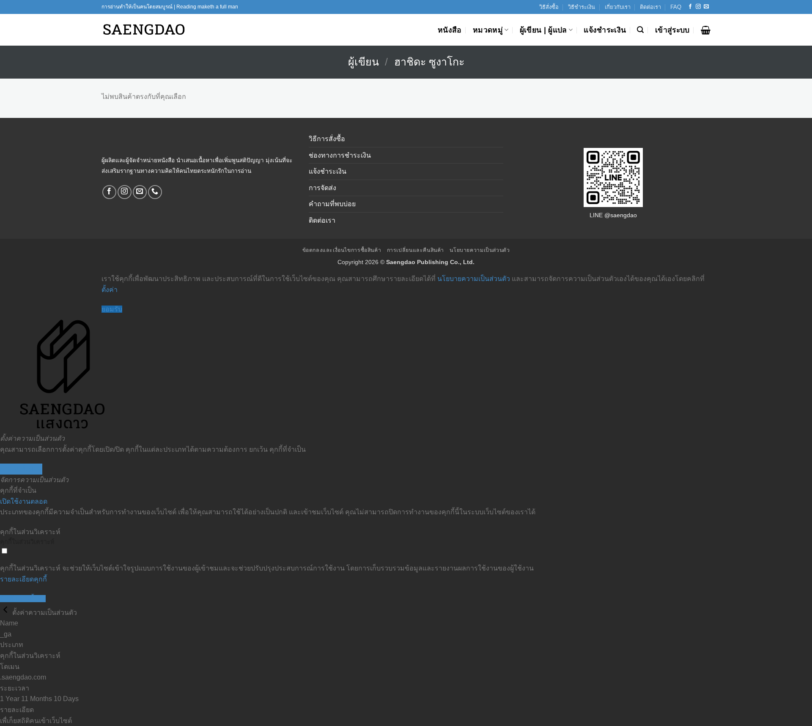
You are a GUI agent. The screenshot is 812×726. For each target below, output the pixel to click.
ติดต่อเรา (650, 7)
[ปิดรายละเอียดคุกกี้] (6, 612)
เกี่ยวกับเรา (618, 7)
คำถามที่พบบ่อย (332, 203)
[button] (640, 30)
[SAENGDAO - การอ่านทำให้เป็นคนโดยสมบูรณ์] (144, 29)
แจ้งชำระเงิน (605, 30)
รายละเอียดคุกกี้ (23, 579)
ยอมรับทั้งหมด (21, 468)
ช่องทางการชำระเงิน (340, 155)
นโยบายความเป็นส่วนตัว (480, 250)
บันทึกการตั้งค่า (23, 598)
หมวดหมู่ (488, 30)
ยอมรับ (112, 309)
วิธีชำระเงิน (581, 7)
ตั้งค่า (110, 289)
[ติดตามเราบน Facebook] (690, 7)
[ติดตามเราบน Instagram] (698, 7)
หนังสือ (450, 30)
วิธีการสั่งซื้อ (327, 138)
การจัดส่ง (322, 187)
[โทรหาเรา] (155, 192)
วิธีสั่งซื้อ (549, 7)
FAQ (675, 7)
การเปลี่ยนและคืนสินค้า (415, 250)
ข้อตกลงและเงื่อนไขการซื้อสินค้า (341, 250)
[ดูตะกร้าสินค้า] (705, 30)
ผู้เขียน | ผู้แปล (543, 30)
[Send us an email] (706, 7)
